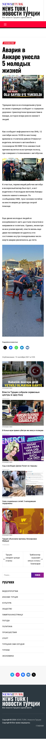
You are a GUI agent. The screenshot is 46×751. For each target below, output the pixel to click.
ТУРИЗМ (5, 650)
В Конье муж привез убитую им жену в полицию (22, 430)
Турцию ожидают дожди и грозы (13, 558)
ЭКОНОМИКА (8, 656)
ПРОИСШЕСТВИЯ (9, 43)
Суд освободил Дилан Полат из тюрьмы (19, 466)
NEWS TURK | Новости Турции (21, 11)
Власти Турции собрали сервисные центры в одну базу (21, 393)
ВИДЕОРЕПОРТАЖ (10, 591)
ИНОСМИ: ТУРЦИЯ (10, 597)
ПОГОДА (5, 621)
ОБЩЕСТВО (7, 609)
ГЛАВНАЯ (40, 726)
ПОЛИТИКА (7, 626)
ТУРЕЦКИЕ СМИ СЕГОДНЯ (13, 644)
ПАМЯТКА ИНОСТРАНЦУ (12, 615)
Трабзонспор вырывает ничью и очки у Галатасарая (34, 559)
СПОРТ (5, 638)
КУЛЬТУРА (6, 603)
